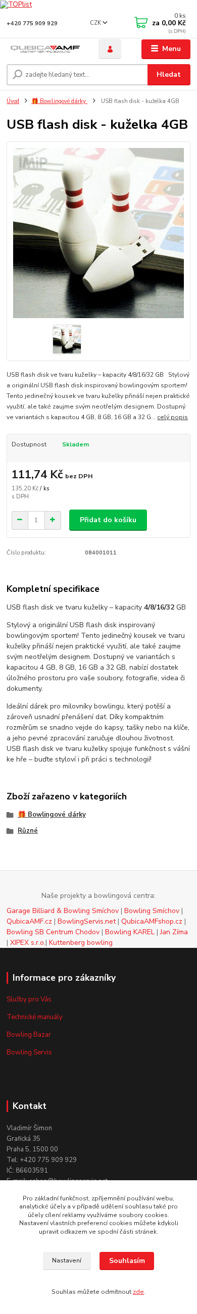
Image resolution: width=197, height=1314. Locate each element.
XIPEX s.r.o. (27, 942)
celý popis (172, 417)
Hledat (169, 74)
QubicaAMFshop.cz (151, 921)
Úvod (13, 101)
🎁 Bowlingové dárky (59, 101)
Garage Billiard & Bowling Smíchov (63, 911)
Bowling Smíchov (151, 911)
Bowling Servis (29, 1052)
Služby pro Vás (29, 999)
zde (138, 1292)
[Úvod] (45, 49)
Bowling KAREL (131, 932)
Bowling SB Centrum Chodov (53, 932)
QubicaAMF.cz (30, 921)
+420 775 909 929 (32, 23)
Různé (28, 830)
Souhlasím (127, 1261)
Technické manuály (35, 1017)
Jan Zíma (174, 932)
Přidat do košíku (108, 520)
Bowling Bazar (29, 1034)
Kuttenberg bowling (81, 942)
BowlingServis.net (88, 921)
